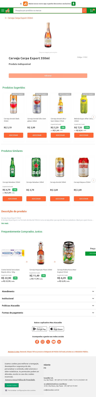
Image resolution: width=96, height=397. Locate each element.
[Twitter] (48, 342)
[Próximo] (94, 117)
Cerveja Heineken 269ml (35, 182)
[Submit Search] (84, 10)
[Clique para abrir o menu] (2, 10)
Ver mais (4, 223)
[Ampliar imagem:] (48, 34)
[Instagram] (42, 342)
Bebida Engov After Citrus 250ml (83, 120)
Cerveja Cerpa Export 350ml (20, 18)
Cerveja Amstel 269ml (58, 182)
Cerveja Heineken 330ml (11, 182)
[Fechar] (21, 3)
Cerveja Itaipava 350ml (82, 182)
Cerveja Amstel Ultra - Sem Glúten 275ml (59, 120)
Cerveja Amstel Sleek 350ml (11, 120)
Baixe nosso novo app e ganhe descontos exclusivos (50, 3)
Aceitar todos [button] (11, 385)
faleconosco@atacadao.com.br (48, 390)
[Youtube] (54, 342)
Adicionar (48, 76)
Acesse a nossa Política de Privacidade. (20, 380)
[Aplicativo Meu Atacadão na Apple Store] (56, 328)
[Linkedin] (59, 342)
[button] (20, 390)
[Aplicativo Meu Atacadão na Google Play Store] (39, 328)
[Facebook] (37, 342)
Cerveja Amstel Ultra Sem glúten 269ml (36, 120)
